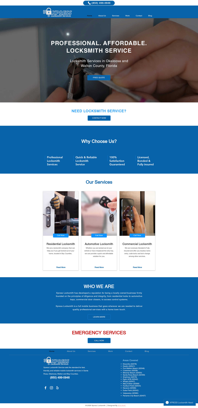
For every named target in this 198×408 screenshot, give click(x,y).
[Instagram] (51, 388)
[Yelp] (57, 388)
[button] (115, 15)
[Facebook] (45, 388)
